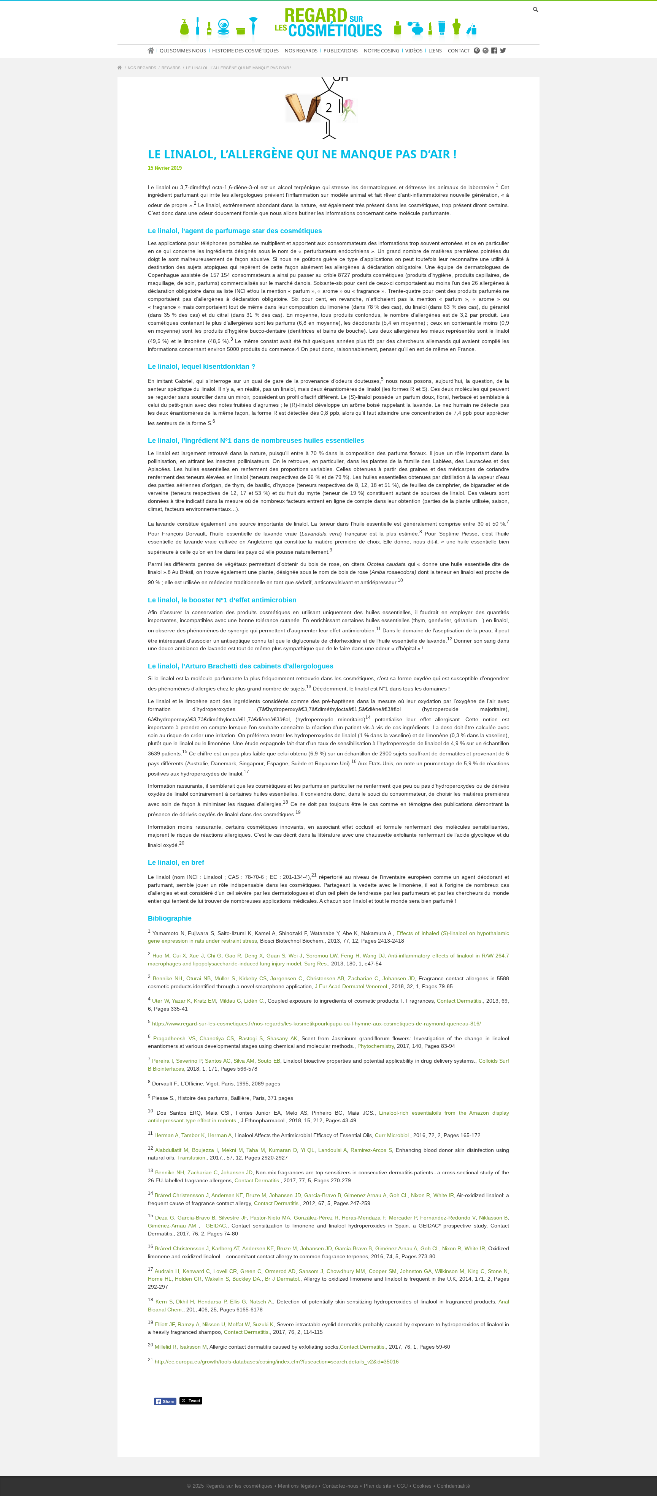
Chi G (214, 956)
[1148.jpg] (328, 108)
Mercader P (403, 1218)
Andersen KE (227, 1195)
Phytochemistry (375, 1046)
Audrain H (167, 1271)
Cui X (179, 956)
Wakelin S (217, 1279)
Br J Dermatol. (282, 1279)
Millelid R (165, 1347)
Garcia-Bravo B (322, 1195)
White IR (443, 1195)
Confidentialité (453, 1486)
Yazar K (181, 1001)
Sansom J (311, 1271)
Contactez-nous (340, 1486)
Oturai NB (198, 978)
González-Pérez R (316, 1218)
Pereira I (162, 1061)
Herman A (166, 1135)
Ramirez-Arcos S (371, 1150)
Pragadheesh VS (174, 1038)
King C (476, 1271)
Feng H (350, 956)
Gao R (233, 956)
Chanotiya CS (217, 1038)
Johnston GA (416, 1271)
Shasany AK (282, 1038)
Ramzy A (188, 1324)
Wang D (372, 956)
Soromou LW (321, 956)
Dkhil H (185, 1302)
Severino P (189, 1061)
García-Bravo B (196, 1218)
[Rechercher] (534, 9)
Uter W (160, 1001)
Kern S (164, 1302)
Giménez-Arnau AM (172, 1226)
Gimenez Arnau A (365, 1195)
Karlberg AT (225, 1248)
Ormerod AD (280, 1271)
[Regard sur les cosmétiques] (120, 68)
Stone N (498, 1271)
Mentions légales (297, 1486)
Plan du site (378, 1486)
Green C (250, 1271)
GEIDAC (216, 1226)
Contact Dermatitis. (460, 1001)
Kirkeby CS (253, 978)
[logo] (328, 24)
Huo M (160, 956)
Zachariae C (363, 978)
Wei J (295, 956)
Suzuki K (262, 1324)
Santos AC (217, 1061)
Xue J (196, 956)
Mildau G (230, 1001)
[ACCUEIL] (153, 50)
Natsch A (260, 1302)
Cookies (422, 1486)
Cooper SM (383, 1271)
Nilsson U (213, 1324)
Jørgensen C (286, 978)
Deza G (164, 1218)
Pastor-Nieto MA (270, 1218)
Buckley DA (246, 1279)
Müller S (224, 978)
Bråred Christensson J (181, 1195)
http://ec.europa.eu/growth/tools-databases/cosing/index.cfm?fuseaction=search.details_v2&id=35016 (277, 1361)
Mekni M (232, 1150)
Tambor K (193, 1135)
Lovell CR (225, 1271)
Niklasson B (493, 1218)
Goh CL (398, 1195)
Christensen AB (325, 978)
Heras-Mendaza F (363, 1218)
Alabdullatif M (171, 1150)
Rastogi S (250, 1038)
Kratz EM (205, 1001)
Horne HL (159, 1279)
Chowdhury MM (346, 1271)
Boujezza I (205, 1150)
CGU (402, 1486)
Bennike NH (167, 978)
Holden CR (188, 1279)
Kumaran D (283, 1150)
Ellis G (238, 1302)
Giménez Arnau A (396, 1248)
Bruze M (256, 1195)
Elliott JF (165, 1324)
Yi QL (307, 1150)
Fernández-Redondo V (447, 1218)
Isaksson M (193, 1347)
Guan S (276, 956)
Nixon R (420, 1195)
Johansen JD (398, 978)
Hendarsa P (212, 1302)
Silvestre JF (232, 1218)
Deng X (253, 956)
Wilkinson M (449, 1271)
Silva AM (243, 1061)
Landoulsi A (332, 1150)
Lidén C (253, 1001)
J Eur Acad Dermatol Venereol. (352, 986)
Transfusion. (192, 1158)
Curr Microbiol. (392, 1135)
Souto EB (268, 1061)
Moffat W (238, 1324)
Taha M (255, 1150)
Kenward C (196, 1271)
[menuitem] (153, 50)
